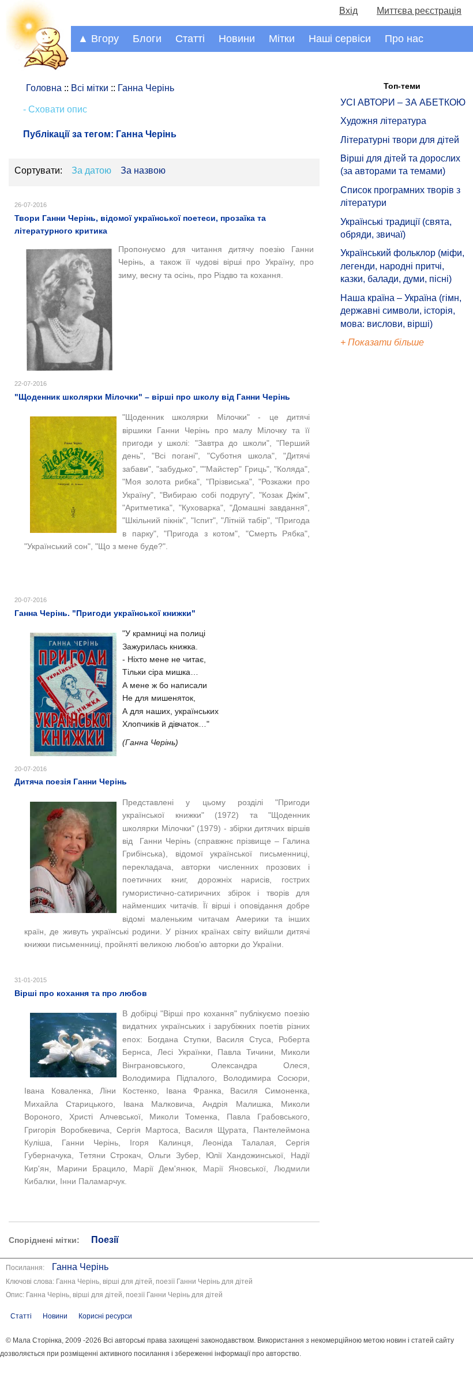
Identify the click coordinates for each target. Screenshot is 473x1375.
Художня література (383, 121)
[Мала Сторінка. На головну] (35, 68)
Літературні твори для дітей (399, 140)
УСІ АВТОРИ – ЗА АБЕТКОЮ (403, 102)
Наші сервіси (340, 38)
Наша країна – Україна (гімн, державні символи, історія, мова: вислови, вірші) (400, 311)
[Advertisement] (393, 545)
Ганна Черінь (80, 1267)
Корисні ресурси (105, 1316)
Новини (237, 38)
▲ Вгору (98, 38)
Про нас (404, 38)
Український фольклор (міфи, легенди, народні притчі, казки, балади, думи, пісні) (402, 266)
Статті (190, 38)
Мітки (282, 38)
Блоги (147, 38)
